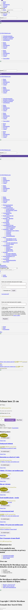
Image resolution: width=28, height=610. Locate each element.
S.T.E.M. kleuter (10, 244)
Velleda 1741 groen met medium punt (11, 524)
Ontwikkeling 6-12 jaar (11, 240)
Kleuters (8, 223)
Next (1, 365)
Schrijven (8, 248)
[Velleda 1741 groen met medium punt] (9, 515)
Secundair (5, 252)
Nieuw (4, 237)
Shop (4, 3)
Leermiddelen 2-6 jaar (8, 225)
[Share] (3, 608)
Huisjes (7, 214)
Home (4, 1)
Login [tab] (4, 275)
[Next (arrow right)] (2, 609)
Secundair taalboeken (11, 253)
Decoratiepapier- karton (11, 210)
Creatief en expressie (8, 207)
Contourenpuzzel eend (7, 511)
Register (5, 318)
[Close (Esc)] (5, 608)
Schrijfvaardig (9, 249)
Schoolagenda (9, 246)
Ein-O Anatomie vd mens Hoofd (10, 538)
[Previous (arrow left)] (0, 609)
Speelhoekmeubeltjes (11, 260)
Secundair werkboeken (11, 255)
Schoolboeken (6, 45)
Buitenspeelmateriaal (8, 205)
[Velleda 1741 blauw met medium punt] (9, 461)
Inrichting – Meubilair (8, 218)
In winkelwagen (10, 420)
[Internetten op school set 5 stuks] (8, 448)
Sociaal (7, 257)
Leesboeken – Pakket (8, 229)
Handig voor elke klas (8, 215)
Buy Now (19, 420)
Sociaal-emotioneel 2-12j (9, 256)
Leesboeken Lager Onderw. (12, 230)
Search (1, 17)
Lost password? (5, 294)
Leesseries (8, 233)
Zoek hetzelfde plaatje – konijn (9, 497)
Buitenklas (8, 206)
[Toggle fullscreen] (2, 608)
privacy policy (16, 315)
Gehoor (8, 217)
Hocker (7, 219)
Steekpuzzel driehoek (6, 443)
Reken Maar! (6, 261)
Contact (5, 15)
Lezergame (8, 234)
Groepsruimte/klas (7, 213)
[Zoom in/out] (0, 608)
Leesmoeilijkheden (10, 236)
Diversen (8, 211)
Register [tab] (5, 276)
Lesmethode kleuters (11, 226)
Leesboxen (8, 232)
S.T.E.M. (5, 241)
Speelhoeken (6, 259)
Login (13, 290)
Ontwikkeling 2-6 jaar (11, 238)
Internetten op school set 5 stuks (9, 457)
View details (3, 396)
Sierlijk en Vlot (9, 251)
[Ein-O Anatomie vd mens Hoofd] (8, 529)
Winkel (4, 44)
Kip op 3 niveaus (5, 484)
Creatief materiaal (10, 209)
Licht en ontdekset (10, 228)
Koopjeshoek (6, 222)
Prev (1, 332)
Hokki (7, 221)
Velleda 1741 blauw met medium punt (11, 470)
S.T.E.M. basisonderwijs (12, 242)
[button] (0, 5)
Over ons (5, 13)
